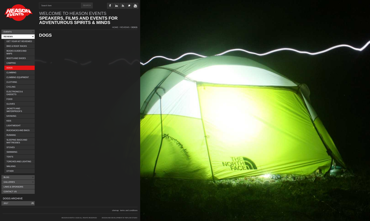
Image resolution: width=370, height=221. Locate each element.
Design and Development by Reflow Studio (119, 218)
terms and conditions (129, 210)
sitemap (115, 210)
